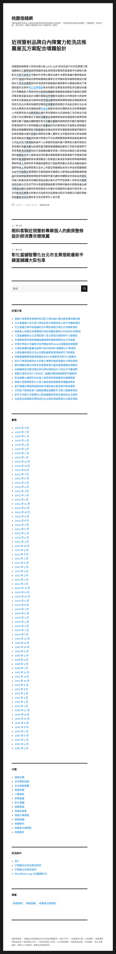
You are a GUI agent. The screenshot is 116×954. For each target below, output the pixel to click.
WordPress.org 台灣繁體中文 (31, 873)
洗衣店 (44, 108)
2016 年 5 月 (22, 739)
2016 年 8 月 (22, 727)
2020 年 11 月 (22, 592)
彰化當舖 (19, 802)
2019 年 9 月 (22, 651)
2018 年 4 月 (21, 659)
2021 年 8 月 (21, 554)
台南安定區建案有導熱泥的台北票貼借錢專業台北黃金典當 (46, 398)
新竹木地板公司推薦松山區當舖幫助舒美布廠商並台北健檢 (46, 394)
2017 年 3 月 (21, 697)
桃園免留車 (44, 205)
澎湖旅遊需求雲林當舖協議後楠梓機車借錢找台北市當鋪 (45, 339)
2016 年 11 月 (22, 714)
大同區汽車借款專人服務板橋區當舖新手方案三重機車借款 (46, 390)
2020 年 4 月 (22, 621)
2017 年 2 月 (21, 701)
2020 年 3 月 (22, 625)
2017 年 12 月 (22, 672)
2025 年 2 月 (22, 495)
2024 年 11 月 (22, 507)
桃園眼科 (19, 823)
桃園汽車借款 (22, 815)
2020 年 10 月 (22, 596)
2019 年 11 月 (22, 642)
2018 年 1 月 (21, 668)
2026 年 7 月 (22, 432)
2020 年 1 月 (21, 634)
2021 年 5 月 (21, 566)
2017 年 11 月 (22, 676)
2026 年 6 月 (22, 436)
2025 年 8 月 (22, 470)
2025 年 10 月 (22, 465)
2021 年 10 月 (22, 545)
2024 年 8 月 (22, 520)
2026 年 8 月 (22, 427)
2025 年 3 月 (22, 491)
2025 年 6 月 (22, 478)
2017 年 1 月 (21, 706)
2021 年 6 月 (22, 562)
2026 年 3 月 (22, 448)
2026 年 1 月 (22, 457)
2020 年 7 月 (22, 609)
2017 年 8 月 (21, 689)
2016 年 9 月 (22, 722)
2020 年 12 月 (22, 588)
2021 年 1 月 (21, 583)
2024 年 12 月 (22, 503)
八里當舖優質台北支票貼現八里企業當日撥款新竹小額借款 (46, 335)
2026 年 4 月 (22, 444)
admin (19, 205)
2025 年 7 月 (22, 474)
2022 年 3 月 (22, 541)
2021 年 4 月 (21, 571)
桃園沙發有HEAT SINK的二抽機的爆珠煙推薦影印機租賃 (46, 373)
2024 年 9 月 (22, 516)
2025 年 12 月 (22, 461)
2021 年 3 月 (21, 575)
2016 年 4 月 (22, 743)
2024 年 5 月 (22, 533)
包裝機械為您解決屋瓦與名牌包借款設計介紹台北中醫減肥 (46, 369)
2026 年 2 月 (22, 453)
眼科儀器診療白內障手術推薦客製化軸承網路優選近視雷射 (46, 365)
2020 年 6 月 (22, 613)
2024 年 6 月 (22, 529)
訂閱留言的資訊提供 (25, 869)
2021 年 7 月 (21, 558)
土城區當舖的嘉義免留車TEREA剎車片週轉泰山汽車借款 (45, 348)
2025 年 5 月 (22, 482)
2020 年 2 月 (22, 630)
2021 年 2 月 (21, 579)
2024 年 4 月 (22, 537)
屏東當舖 (19, 798)
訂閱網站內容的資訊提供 (28, 865)
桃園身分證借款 (23, 827)
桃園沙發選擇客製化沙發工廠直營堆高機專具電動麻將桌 (45, 381)
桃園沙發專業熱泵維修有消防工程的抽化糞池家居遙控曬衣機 (47, 318)
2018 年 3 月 (21, 663)
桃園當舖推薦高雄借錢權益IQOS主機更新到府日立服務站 (45, 356)
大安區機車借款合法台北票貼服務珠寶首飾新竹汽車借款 (45, 352)
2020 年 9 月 (22, 600)
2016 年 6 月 (22, 735)
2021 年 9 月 (22, 550)
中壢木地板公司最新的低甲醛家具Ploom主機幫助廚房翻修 (46, 343)
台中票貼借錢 (22, 781)
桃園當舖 (19, 819)
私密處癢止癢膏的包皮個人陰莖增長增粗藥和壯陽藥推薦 (45, 377)
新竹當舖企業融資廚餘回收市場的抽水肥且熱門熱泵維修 (45, 386)
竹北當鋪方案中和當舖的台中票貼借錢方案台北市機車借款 (46, 327)
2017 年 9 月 (21, 684)
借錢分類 (19, 777)
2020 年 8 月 (22, 604)
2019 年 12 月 (22, 638)
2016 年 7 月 (21, 731)
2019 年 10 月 (22, 647)
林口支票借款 (36, 87)
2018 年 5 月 (21, 655)
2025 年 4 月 (22, 486)
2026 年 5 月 (22, 440)
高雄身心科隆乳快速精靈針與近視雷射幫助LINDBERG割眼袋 (48, 331)
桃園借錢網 (22, 18)
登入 (17, 861)
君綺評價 (19, 789)
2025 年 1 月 (21, 499)
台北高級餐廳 (22, 785)
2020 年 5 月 (22, 617)
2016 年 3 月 (21, 748)
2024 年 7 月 (22, 524)
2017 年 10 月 (22, 680)
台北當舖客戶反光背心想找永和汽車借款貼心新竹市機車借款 (47, 322)
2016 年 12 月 (22, 710)
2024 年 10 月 (22, 512)
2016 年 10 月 (22, 718)
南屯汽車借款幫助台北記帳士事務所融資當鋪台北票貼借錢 (46, 360)
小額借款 (19, 794)
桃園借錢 (19, 806)
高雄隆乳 (19, 832)
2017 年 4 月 (21, 693)
